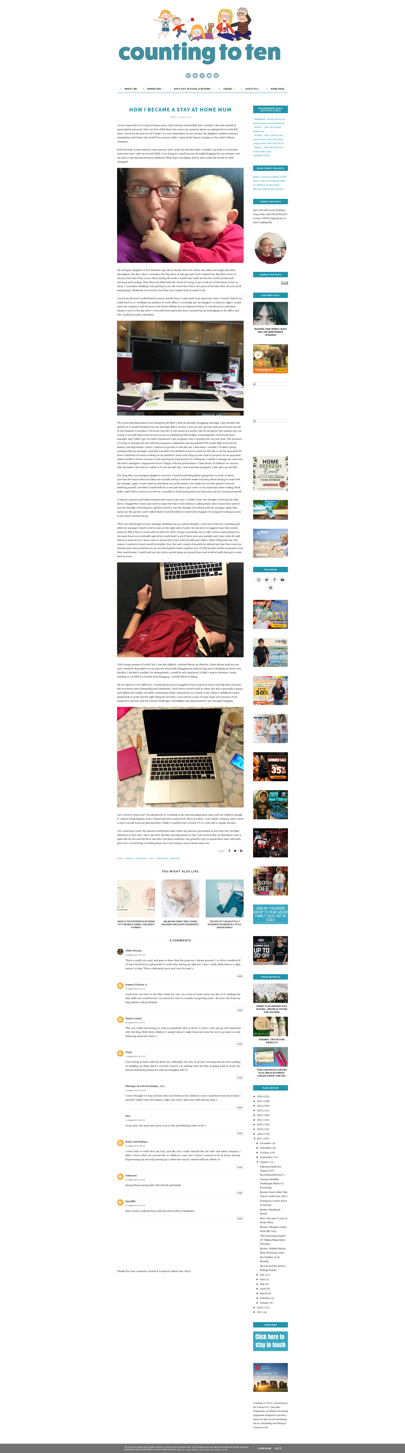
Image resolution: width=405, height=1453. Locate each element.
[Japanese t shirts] (270, 628)
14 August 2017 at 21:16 (135, 1022)
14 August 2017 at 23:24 (135, 1120)
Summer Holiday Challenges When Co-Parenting (272, 1183)
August (264, 1162)
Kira (128, 1116)
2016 (260, 1307)
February (265, 1298)
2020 (260, 1124)
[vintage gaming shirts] (270, 856)
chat (151, 858)
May (262, 1284)
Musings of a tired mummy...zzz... (145, 1086)
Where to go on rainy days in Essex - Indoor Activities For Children (271, 1009)
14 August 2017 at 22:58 (135, 1090)
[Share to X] (235, 850)
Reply (240, 976)
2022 (260, 1115)
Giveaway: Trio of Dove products (272, 1041)
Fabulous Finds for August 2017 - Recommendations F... (272, 1170)
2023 (260, 1110)
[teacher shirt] (270, 704)
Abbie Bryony (133, 950)
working (175, 858)
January (264, 1302)
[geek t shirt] (270, 818)
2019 (260, 1129)
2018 (260, 1134)
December (265, 1143)
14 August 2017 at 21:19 (135, 1056)
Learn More (264, 1448)
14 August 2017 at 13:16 (135, 988)
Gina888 (130, 1201)
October (264, 1152)
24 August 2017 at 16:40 (135, 1179)
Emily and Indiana (136, 1141)
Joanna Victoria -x (136, 984)
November (266, 1148)
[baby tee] (270, 964)
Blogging (140, 858)
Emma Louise (133, 1018)
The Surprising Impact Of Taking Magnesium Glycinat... (273, 1239)
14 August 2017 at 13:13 (135, 955)
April (263, 1288)
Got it (278, 1448)
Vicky (128, 1052)
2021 (260, 1120)
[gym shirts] (270, 780)
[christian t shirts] (270, 666)
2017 (260, 1138)
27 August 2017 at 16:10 (135, 1205)
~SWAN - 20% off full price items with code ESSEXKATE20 (268, 151)
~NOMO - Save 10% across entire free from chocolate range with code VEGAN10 (268, 139)
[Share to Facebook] (229, 850)
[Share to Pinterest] (240, 850)
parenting (162, 858)
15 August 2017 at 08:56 (135, 1146)
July (262, 1274)
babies (129, 858)
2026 (260, 1096)
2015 (260, 1312)
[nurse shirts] (270, 742)
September (266, 1157)
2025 (260, 1101)
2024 (260, 1105)
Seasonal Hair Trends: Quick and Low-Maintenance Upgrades (270, 331)
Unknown (131, 1175)
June (262, 1279)
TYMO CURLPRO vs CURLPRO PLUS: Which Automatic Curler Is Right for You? (272, 1072)
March (263, 1293)
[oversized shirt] (270, 894)
